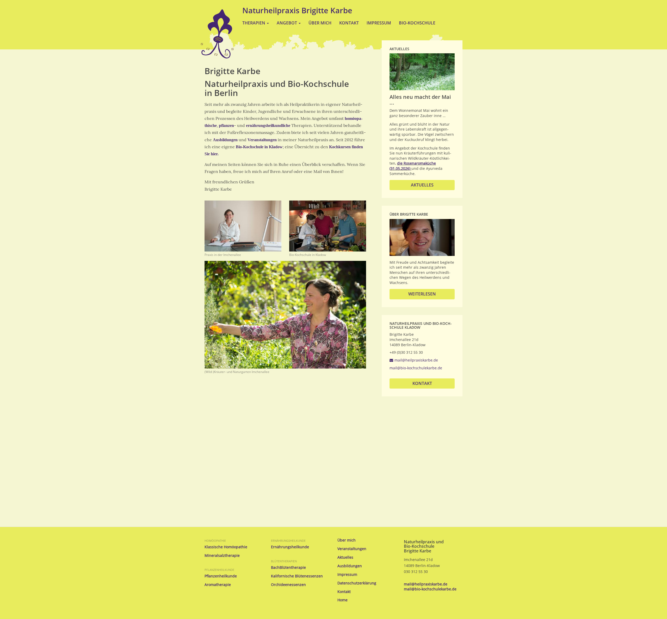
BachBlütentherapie (288, 567)
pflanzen (226, 125)
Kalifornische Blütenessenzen (297, 576)
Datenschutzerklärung (356, 583)
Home (342, 600)
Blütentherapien (284, 561)
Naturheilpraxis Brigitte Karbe (297, 10)
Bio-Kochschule (417, 23)
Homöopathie (215, 541)
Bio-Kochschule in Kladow (259, 147)
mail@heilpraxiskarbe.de (416, 360)
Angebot (287, 23)
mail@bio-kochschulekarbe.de (416, 367)
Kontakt (349, 23)
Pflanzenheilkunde (219, 570)
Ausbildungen (225, 140)
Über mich (319, 23)
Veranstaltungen (262, 140)
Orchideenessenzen (288, 584)
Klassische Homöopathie (226, 547)
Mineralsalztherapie (222, 555)
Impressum (379, 23)
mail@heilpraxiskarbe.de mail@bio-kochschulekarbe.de (430, 586)
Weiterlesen (422, 294)
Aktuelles (422, 185)
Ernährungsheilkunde (288, 541)
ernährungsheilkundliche (268, 125)
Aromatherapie (218, 584)
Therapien (254, 23)
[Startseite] (217, 34)
